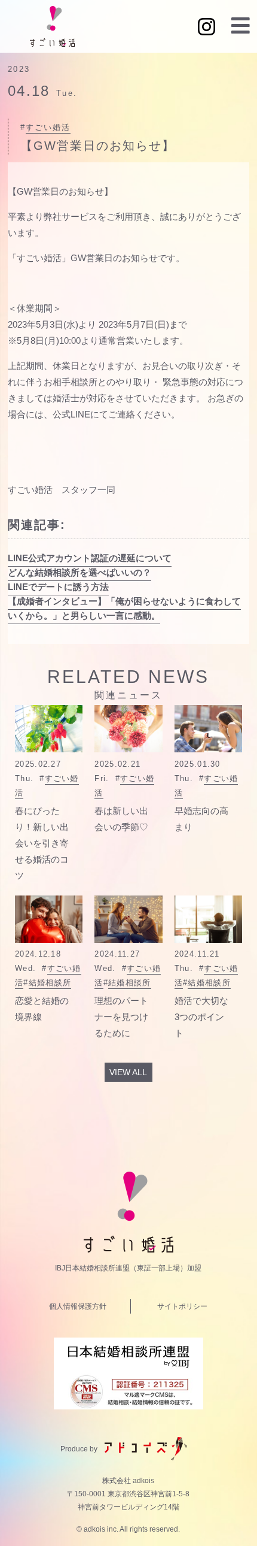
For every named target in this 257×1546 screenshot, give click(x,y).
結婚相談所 (50, 982)
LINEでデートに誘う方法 (58, 587)
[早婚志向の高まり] (208, 728)
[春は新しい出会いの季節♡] (128, 728)
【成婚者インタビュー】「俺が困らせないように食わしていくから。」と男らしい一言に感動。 (124, 608)
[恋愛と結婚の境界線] (48, 919)
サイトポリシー (182, 1306)
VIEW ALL (128, 1072)
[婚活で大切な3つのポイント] (208, 919)
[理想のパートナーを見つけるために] (128, 919)
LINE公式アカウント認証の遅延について (90, 558)
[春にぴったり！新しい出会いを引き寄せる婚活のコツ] (48, 728)
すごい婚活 (48, 127)
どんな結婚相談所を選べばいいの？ (79, 572)
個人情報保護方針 (77, 1306)
